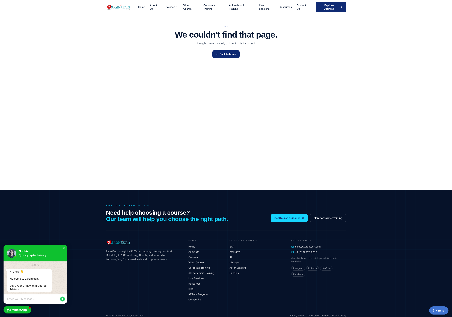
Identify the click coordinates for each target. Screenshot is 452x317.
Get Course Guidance (287, 217)
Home (141, 6)
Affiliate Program (198, 294)
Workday (235, 251)
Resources (285, 6)
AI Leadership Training (237, 7)
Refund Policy (339, 315)
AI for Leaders (238, 267)
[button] (64, 248)
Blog (191, 288)
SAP (232, 246)
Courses (170, 6)
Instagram (298, 268)
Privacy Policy (297, 315)
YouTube (326, 268)
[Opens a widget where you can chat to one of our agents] (438, 310)
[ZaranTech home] (119, 7)
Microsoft (235, 262)
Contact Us (301, 7)
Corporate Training (209, 7)
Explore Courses (329, 7)
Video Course (187, 7)
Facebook (298, 274)
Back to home (228, 54)
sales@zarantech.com (308, 246)
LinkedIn (312, 268)
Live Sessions (264, 7)
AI (231, 257)
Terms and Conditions (318, 315)
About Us (153, 7)
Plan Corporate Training (328, 217)
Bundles (234, 272)
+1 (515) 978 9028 (306, 252)
